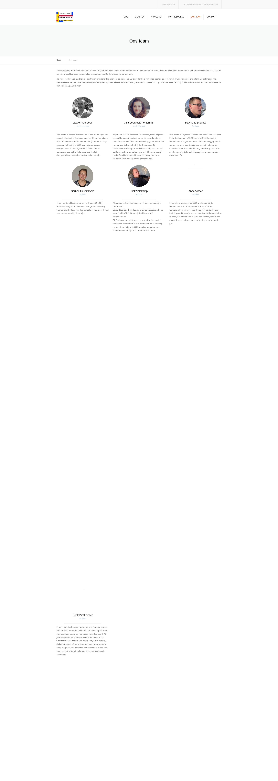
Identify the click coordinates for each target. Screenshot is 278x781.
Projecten (156, 17)
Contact (211, 17)
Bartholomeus (176, 17)
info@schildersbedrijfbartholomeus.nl (201, 4)
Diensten (139, 17)
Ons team (196, 17)
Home (125, 17)
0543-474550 (168, 4)
